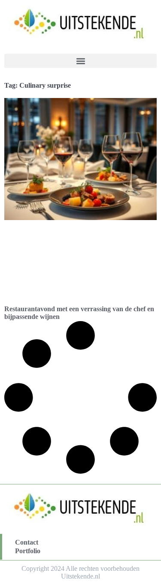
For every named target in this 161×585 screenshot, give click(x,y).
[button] (80, 61)
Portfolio (27, 550)
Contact (26, 542)
